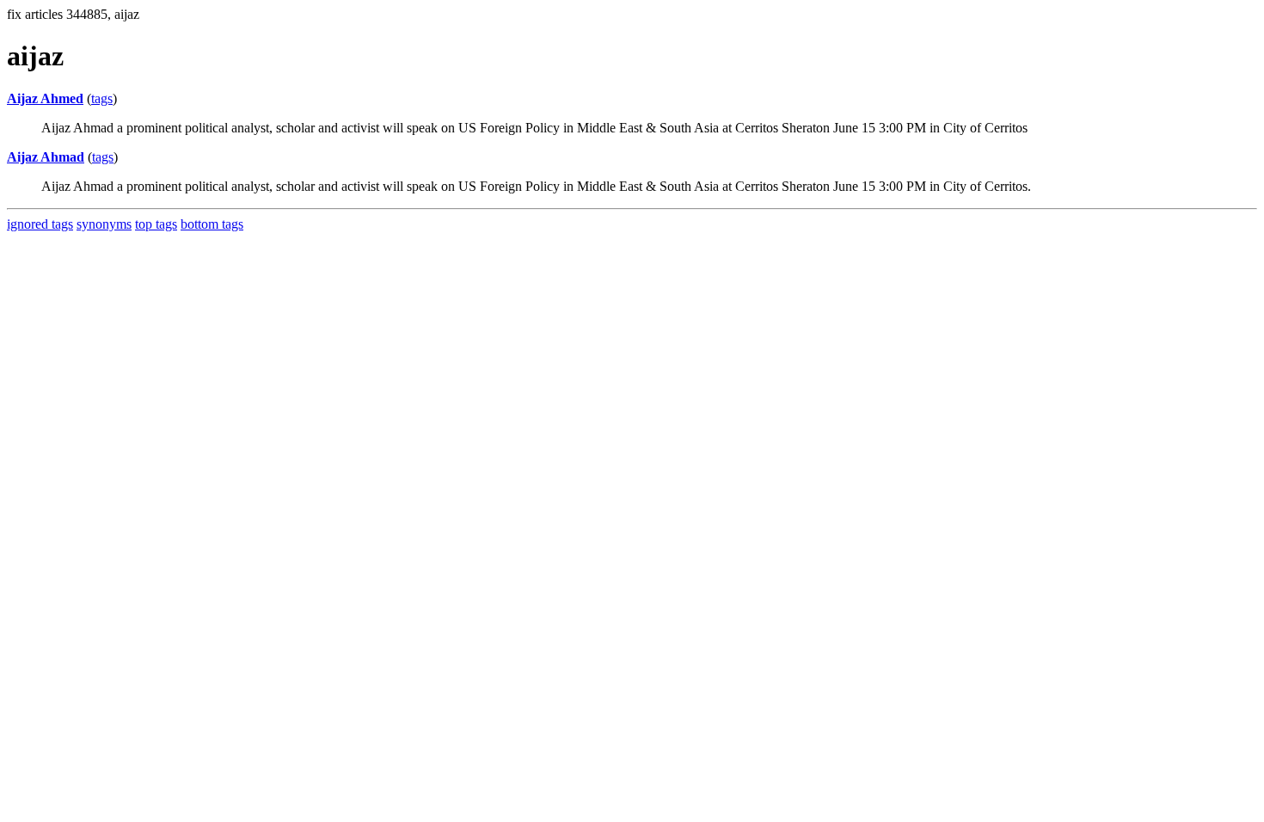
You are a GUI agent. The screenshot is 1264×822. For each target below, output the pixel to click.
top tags (156, 224)
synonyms (104, 224)
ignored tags (40, 224)
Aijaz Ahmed (45, 98)
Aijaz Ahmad (45, 157)
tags (102, 98)
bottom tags (212, 224)
